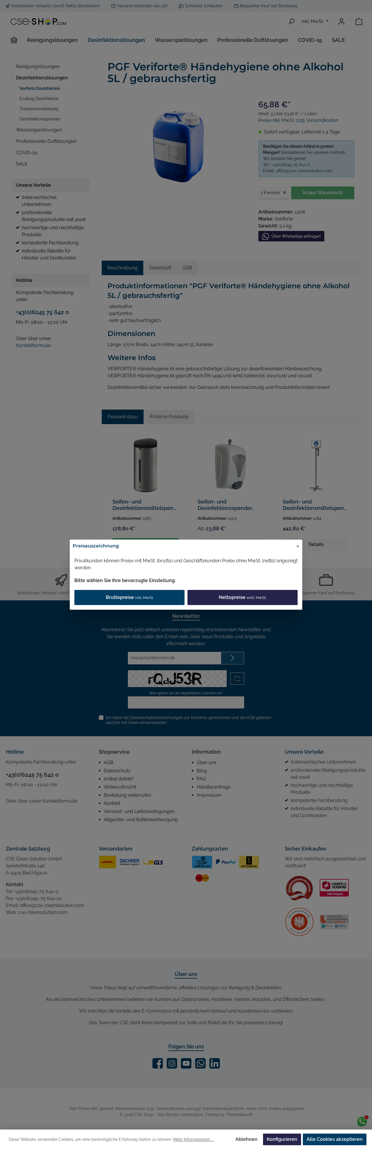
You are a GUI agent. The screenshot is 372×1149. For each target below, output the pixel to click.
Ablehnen (246, 1139)
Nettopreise (242, 597)
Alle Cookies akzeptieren (335, 1139)
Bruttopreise (129, 597)
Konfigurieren (282, 1139)
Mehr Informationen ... (193, 1139)
